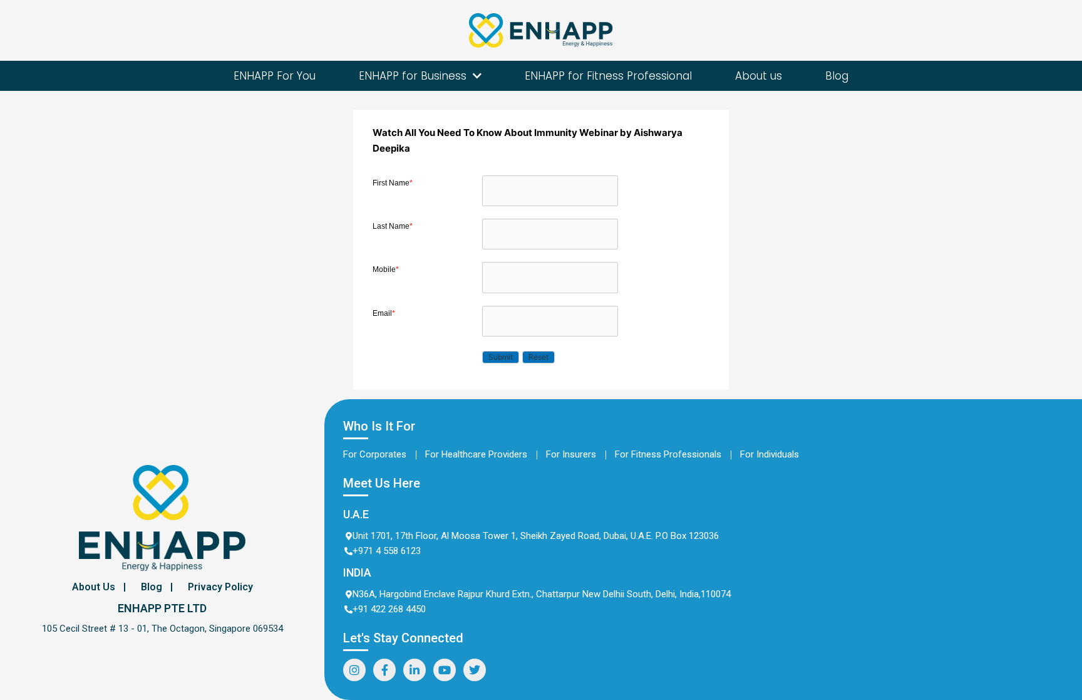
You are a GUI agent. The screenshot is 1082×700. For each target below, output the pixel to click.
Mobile (386, 269)
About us (758, 75)
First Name (393, 183)
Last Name (393, 226)
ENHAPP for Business (412, 75)
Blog (836, 75)
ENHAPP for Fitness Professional (608, 75)
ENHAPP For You (275, 75)
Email (384, 313)
